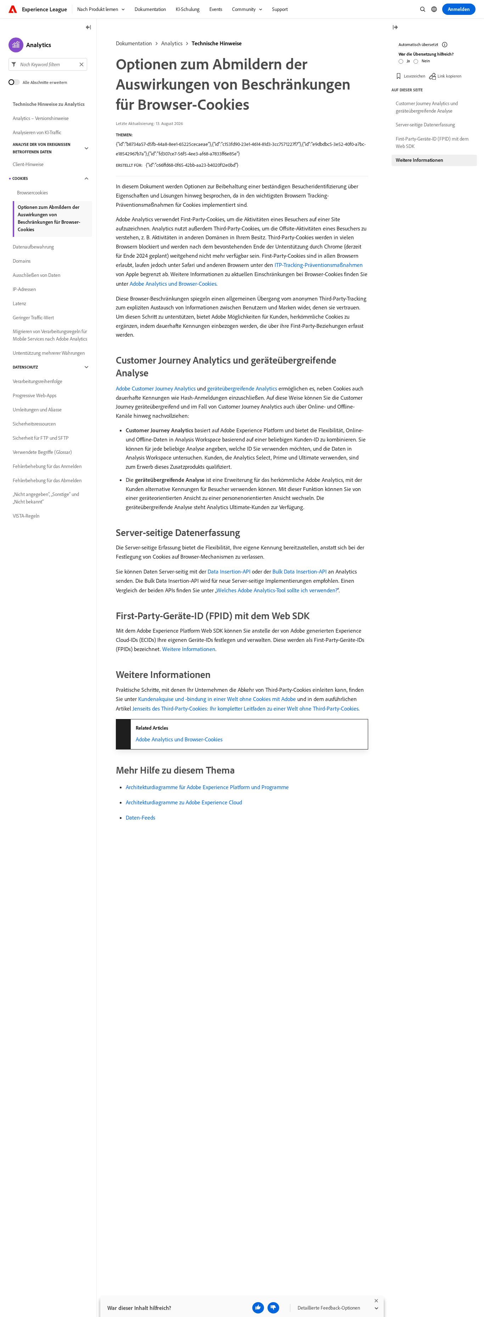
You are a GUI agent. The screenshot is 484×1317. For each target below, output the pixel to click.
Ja (408, 60)
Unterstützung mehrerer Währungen (49, 353)
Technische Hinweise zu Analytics (49, 104)
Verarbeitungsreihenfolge (37, 381)
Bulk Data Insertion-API (299, 571)
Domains (21, 261)
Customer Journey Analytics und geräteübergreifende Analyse (427, 107)
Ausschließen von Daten (36, 275)
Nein (426, 60)
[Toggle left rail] (88, 28)
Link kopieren (449, 76)
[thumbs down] (273, 1307)
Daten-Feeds (140, 817)
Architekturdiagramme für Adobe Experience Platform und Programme (207, 787)
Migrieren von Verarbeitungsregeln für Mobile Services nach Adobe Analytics (50, 335)
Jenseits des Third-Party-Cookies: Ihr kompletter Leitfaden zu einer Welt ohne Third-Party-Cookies (246, 708)
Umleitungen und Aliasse (37, 409)
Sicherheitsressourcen (34, 424)
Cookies (20, 178)
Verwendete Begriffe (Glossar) (42, 452)
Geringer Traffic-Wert (33, 317)
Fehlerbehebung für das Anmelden (47, 466)
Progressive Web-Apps (34, 395)
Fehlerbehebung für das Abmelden (47, 480)
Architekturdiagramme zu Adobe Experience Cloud (184, 802)
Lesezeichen (414, 76)
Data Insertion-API (229, 571)
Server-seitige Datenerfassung (425, 124)
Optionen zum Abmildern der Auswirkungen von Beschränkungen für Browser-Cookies (49, 218)
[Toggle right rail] (395, 28)
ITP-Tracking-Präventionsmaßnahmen (319, 264)
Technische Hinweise (217, 43)
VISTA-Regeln (26, 516)
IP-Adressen (24, 289)
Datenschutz (25, 367)
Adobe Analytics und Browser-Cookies (173, 283)
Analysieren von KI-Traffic (37, 132)
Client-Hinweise (28, 164)
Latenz (19, 303)
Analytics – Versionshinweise (41, 118)
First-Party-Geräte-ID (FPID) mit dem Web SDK (432, 142)
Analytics (171, 43)
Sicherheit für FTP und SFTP (41, 438)
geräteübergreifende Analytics (242, 388)
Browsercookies (32, 192)
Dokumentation (134, 43)
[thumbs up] (258, 1307)
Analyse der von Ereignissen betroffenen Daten (42, 148)
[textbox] (48, 64)
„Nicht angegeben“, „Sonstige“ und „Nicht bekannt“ (46, 498)
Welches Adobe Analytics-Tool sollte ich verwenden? (276, 590)
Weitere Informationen (188, 648)
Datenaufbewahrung (33, 247)
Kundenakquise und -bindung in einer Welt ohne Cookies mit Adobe (217, 698)
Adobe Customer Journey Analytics (156, 388)
